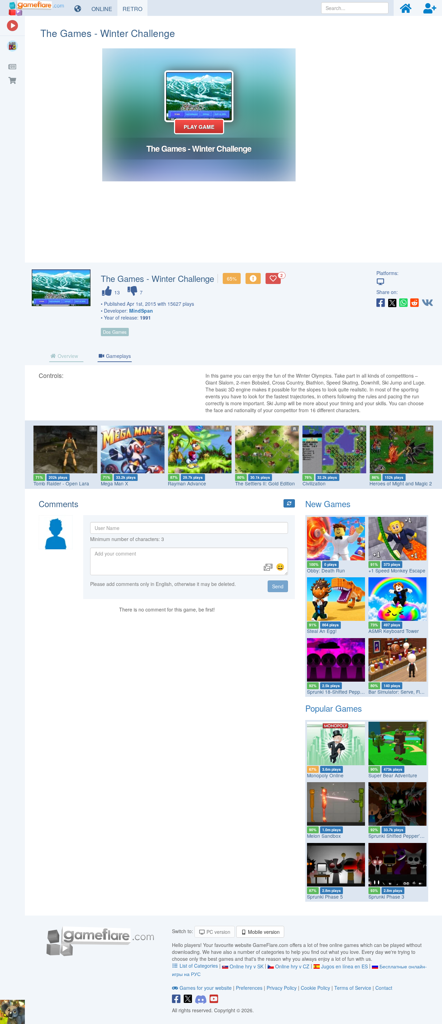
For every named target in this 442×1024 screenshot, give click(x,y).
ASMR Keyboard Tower (393, 630)
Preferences (250, 987)
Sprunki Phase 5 (325, 896)
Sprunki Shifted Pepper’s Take (401, 835)
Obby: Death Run (326, 570)
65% (232, 278)
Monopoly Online (325, 775)
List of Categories (198, 965)
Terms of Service (352, 987)
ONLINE (104, 8)
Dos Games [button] (115, 332)
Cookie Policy (315, 987)
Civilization (314, 483)
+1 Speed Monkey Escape (396, 570)
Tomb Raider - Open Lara (61, 483)
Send (278, 586)
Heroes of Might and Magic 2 (400, 483)
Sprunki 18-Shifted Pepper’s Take (343, 691)
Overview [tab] (67, 355)
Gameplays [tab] (118, 355)
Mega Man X (114, 483)
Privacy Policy (282, 987)
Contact (383, 987)
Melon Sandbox (324, 835)
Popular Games (333, 708)
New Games (327, 503)
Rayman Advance (187, 483)
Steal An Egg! (322, 630)
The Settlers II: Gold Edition (265, 483)
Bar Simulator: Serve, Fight (397, 691)
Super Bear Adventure (392, 775)
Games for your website (205, 987)
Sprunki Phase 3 (386, 896)
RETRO (135, 8)
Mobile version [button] (263, 931)
